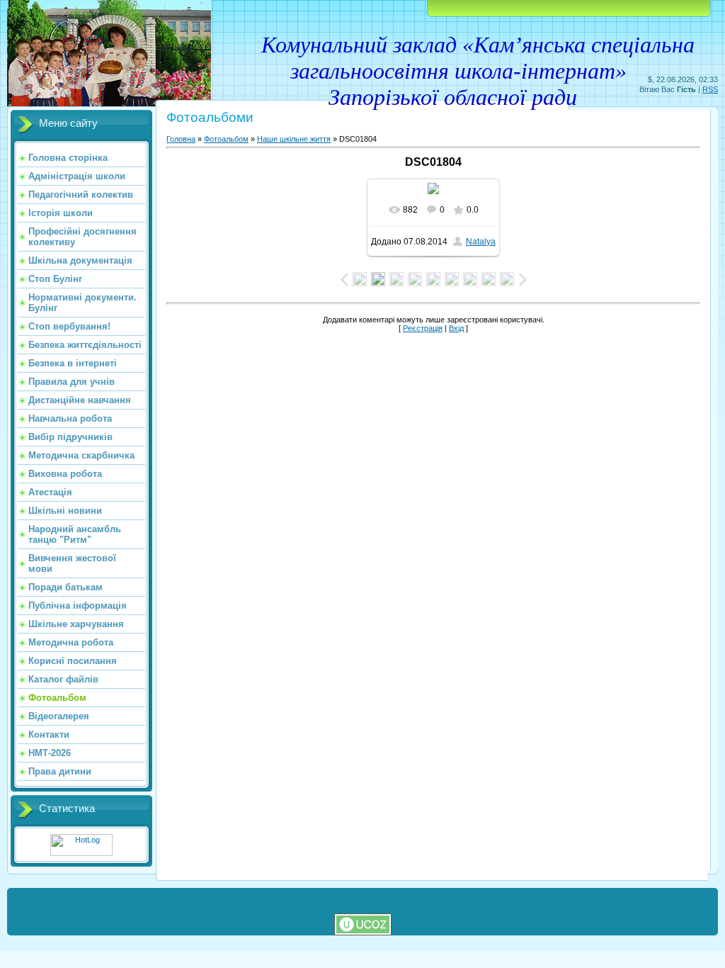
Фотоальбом (226, 139)
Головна (180, 139)
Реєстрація (423, 328)
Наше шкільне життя (294, 139)
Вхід (456, 328)
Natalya (481, 242)
